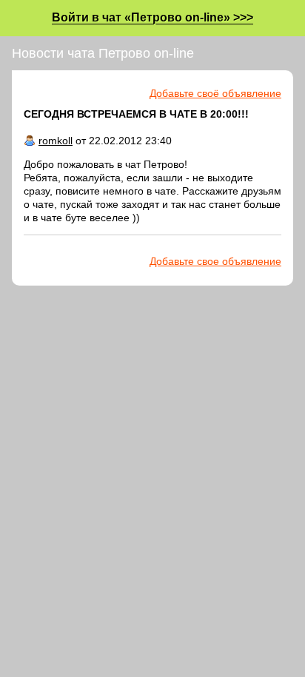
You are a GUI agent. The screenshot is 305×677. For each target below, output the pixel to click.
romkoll (55, 140)
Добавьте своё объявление (215, 93)
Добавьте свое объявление (215, 261)
